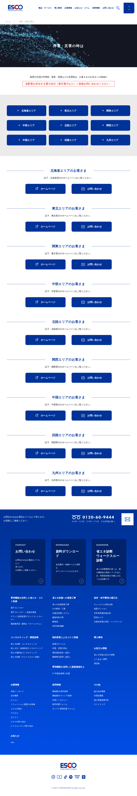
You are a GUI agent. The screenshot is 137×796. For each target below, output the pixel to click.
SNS (12, 743)
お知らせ (15, 736)
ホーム (8, 22)
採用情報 (96, 8)
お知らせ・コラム (82, 8)
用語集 (97, 663)
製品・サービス (45, 8)
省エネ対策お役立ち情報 (104, 655)
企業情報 (68, 8)
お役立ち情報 (100, 648)
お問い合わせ (108, 8)
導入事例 (58, 8)
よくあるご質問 (100, 659)
